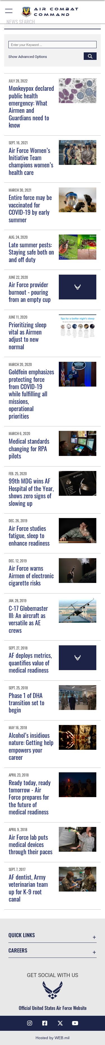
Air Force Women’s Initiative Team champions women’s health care (31, 161)
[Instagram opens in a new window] (29, 1023)
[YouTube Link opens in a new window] (75, 1023)
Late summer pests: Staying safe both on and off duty (31, 252)
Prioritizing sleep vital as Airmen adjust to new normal (27, 335)
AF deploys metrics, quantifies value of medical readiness (30, 662)
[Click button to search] (90, 56)
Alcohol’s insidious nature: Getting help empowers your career (31, 746)
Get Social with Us (52, 975)
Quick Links (21, 935)
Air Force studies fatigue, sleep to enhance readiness (29, 535)
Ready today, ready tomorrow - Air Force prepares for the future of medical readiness (30, 797)
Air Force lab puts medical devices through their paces (30, 844)
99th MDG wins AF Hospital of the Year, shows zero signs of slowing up (31, 491)
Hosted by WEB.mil (52, 1038)
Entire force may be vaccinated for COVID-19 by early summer (30, 208)
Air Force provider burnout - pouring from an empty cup (30, 292)
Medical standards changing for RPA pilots (29, 448)
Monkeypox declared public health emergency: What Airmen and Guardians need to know (31, 106)
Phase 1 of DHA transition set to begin (26, 702)
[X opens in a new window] (60, 1023)
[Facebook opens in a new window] (45, 1023)
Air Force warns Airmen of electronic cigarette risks (31, 575)
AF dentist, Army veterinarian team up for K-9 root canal (28, 887)
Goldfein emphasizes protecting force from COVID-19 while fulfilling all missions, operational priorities (31, 393)
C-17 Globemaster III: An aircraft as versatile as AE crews (28, 619)
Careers (17, 950)
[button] (9, 12)
